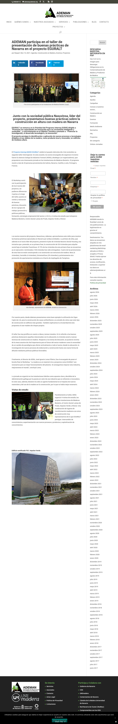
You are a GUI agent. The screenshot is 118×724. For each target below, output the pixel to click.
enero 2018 (94, 643)
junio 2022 (94, 462)
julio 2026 (93, 296)
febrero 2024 (94, 391)
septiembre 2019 (96, 572)
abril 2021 (93, 512)
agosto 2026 (94, 292)
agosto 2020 (94, 533)
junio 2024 (94, 377)
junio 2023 (94, 420)
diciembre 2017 (95, 647)
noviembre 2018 (96, 608)
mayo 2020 (94, 544)
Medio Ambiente (96, 126)
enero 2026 (94, 317)
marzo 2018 (94, 636)
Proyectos (58, 27)
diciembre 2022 (95, 441)
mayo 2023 (94, 423)
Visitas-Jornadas (96, 144)
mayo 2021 (94, 508)
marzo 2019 (94, 593)
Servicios (63, 22)
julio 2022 (93, 459)
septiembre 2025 (96, 331)
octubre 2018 (95, 611)
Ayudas (92, 100)
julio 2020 (93, 537)
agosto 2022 (94, 455)
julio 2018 (93, 622)
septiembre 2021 (96, 494)
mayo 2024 (94, 381)
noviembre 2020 (96, 523)
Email (93, 168)
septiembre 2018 (96, 615)
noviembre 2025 (96, 324)
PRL (91, 134)
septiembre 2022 (96, 452)
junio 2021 (94, 505)
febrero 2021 (94, 519)
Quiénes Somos (21, 22)
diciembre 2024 (95, 363)
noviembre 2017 (96, 650)
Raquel (17, 53)
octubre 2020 (95, 526)
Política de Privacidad (55, 700)
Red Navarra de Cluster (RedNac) (92, 707)
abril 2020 (93, 547)
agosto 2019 (94, 576)
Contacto (104, 22)
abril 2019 (93, 590)
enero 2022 (94, 480)
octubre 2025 (95, 328)
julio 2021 (93, 501)
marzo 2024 (94, 388)
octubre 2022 (95, 448)
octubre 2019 (95, 569)
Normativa (94, 130)
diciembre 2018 (95, 604)
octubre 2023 (95, 406)
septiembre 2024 (96, 370)
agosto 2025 (94, 335)
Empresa (94, 187)
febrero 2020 (94, 554)
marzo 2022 (94, 473)
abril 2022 (93, 469)
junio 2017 (94, 668)
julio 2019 (93, 579)
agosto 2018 (94, 618)
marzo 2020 (94, 551)
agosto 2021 (94, 498)
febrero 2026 (94, 313)
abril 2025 (93, 349)
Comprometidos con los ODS (90, 710)
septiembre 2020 (96, 530)
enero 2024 (94, 395)
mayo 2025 (94, 345)
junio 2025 (94, 342)
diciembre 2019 (95, 562)
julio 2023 (93, 416)
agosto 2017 (94, 661)
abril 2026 (93, 306)
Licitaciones (51, 704)
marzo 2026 (94, 310)
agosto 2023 (94, 413)
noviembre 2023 (96, 402)
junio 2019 (94, 583)
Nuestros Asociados (44, 22)
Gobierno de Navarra (87, 686)
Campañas (94, 103)
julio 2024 (93, 374)
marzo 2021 (94, 516)
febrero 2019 (94, 597)
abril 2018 (93, 633)
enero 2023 (94, 437)
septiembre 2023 (96, 409)
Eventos (59, 53)
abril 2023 (93, 427)
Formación (94, 123)
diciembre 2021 (95, 484)
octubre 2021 (95, 491)
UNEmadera (84, 693)
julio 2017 (93, 664)
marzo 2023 (94, 430)
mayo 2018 (94, 629)
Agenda (34, 53)
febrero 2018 (94, 640)
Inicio (9, 22)
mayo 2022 (94, 466)
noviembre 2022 (96, 445)
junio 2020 (94, 540)
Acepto (95, 201)
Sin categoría (95, 141)
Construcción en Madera (46, 53)
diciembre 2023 (95, 398)
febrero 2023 (94, 434)
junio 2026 (94, 299)
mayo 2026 (94, 303)
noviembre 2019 (96, 565)
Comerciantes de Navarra (89, 697)
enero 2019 (94, 601)
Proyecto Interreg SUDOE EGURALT (26, 152)
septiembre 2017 (96, 657)
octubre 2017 (95, 654)
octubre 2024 (95, 367)
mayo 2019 (94, 586)
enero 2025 (94, 360)
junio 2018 (94, 625)
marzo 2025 (94, 352)
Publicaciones (80, 22)
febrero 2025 (94, 356)
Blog (94, 22)
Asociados (50, 690)
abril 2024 (93, 384)
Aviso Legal (51, 697)
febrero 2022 (94, 477)
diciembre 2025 (95, 321)
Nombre (94, 177)
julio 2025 (93, 338)
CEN (81, 690)
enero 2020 (94, 558)
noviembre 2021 (96, 487)
